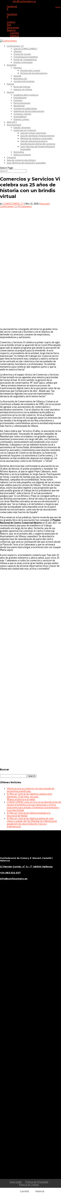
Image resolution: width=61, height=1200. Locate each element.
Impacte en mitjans (23, 89)
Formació (18, 100)
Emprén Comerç (21, 119)
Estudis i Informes (22, 127)
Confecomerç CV (15, 46)
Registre (11, 30)
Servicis (10, 92)
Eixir (9, 24)
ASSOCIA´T (12, 122)
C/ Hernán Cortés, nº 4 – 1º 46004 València (26, 866)
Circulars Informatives (24, 81)
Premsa (10, 84)
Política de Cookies (29, 1184)
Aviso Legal (16, 1182)
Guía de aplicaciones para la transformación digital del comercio (37, 142)
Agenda (17, 76)
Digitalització (20, 97)
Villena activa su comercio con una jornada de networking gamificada (30, 790)
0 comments (25, 206)
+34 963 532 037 (10, 872)
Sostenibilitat (20, 116)
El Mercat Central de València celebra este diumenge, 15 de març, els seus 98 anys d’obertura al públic (29, 797)
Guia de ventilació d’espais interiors (37, 135)
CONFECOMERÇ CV (13, 203)
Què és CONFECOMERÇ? (25, 48)
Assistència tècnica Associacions (29, 111)
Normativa (19, 152)
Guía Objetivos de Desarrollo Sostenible (26, 163)
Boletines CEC (20, 78)
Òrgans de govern (22, 54)
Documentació (14, 125)
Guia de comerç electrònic (33, 133)
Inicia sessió (13, 27)
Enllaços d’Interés (22, 154)
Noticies (18, 67)
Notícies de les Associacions (33, 73)
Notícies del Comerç (30, 70)
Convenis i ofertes (22, 114)
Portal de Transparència (25, 59)
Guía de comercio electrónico (21, 160)
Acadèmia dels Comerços (26, 95)
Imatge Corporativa (23, 62)
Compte (11, 22)
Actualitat (11, 65)
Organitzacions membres (26, 57)
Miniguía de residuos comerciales (36, 138)
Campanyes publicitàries (25, 108)
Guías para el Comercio (25, 130)
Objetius (18, 51)
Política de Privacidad (36, 1182)
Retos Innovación (22, 103)
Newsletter (19, 105)
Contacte (11, 157)
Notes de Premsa (22, 86)
